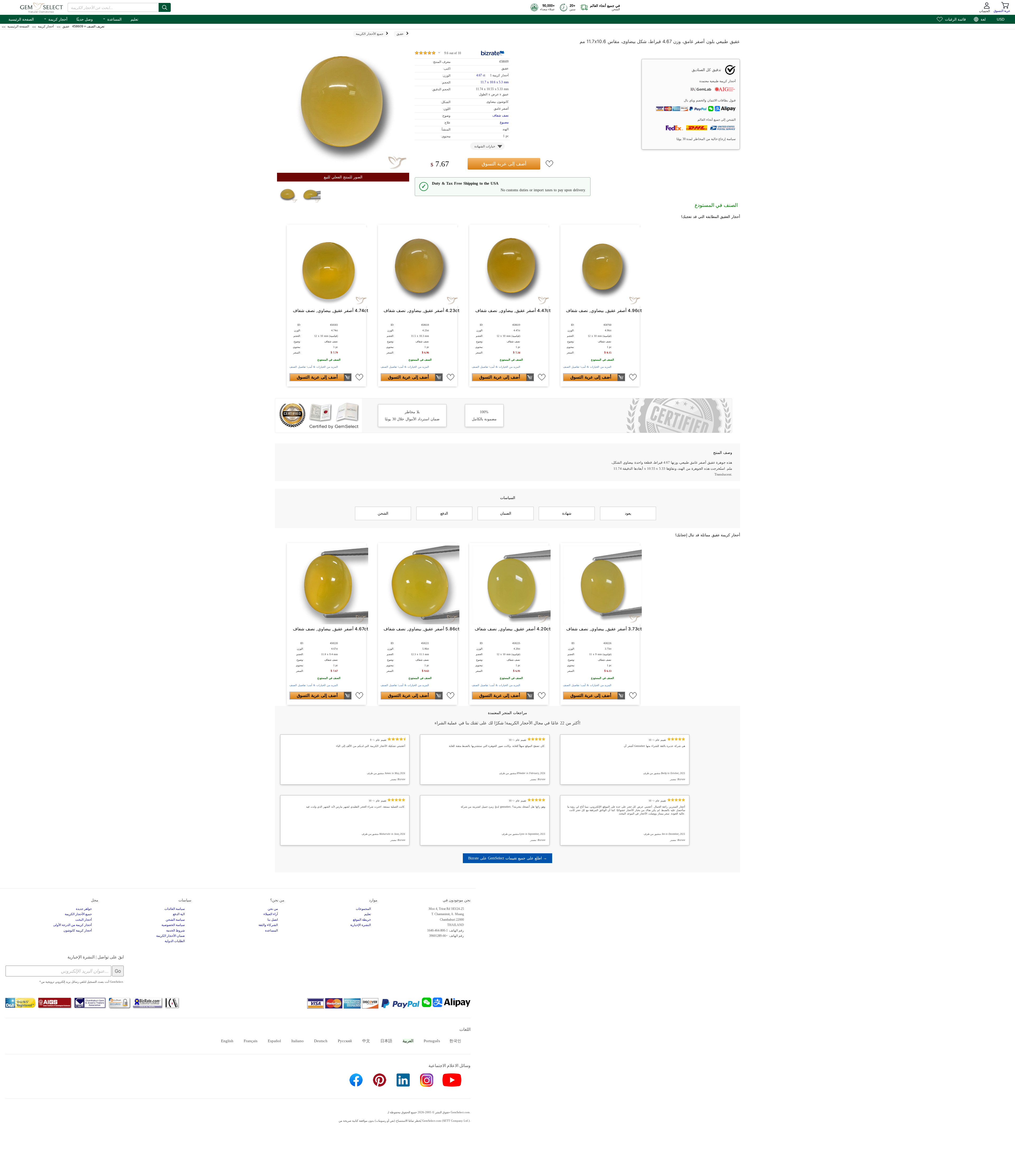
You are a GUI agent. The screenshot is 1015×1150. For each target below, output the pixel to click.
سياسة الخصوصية (173, 925)
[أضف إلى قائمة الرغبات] (549, 164)
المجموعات (363, 909)
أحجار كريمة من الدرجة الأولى (72, 925)
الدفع (444, 513)
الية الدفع (179, 914)
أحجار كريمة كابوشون (77, 930)
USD (1000, 19)
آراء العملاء (271, 914)
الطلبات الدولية (175, 941)
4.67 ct (481, 75)
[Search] (165, 7)
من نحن (273, 909)
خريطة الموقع (362, 919)
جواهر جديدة (84, 909)
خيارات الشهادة (484, 146)
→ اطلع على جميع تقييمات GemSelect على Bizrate (507, 858)
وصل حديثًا (84, 19)
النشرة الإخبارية (360, 925)
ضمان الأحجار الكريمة (170, 936)
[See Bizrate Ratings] (493, 53)
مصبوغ (504, 122)
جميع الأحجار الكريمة (78, 914)
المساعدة (112, 19)
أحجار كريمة (55, 19)
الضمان (505, 513)
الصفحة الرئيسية (21, 19)
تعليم (134, 19)
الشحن (383, 513)
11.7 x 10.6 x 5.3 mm (495, 82)
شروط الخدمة (175, 930)
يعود (628, 513)
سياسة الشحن (175, 919)
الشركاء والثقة (268, 925)
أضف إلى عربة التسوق (504, 163)
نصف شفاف (500, 115)
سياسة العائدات (174, 909)
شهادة (566, 513)
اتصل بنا (272, 919)
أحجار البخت (83, 919)
